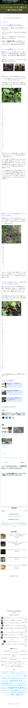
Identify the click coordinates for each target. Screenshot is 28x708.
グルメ (6, 673)
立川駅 (7, 692)
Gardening (5, 22)
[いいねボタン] (3, 410)
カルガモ (19, 672)
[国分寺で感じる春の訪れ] (18, 430)
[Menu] (25, 2)
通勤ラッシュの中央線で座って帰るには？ (12, 622)
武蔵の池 (4, 688)
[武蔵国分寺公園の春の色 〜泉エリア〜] (7, 441)
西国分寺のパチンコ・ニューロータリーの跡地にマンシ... (15, 617)
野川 (9, 694)
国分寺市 (16, 680)
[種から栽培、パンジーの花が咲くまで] (7, 430)
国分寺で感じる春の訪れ (18, 433)
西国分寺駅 (22, 692)
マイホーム (15, 676)
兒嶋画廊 (13, 678)
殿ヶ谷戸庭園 (11, 690)
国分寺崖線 (6, 681)
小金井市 (4, 685)
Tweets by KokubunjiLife (14, 516)
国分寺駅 (7, 683)
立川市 (4, 692)
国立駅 (16, 683)
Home (4, 17)
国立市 (13, 683)
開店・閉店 (17, 694)
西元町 (15, 692)
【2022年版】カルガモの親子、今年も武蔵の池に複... (15, 644)
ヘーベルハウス (6, 676)
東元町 (21, 685)
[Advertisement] (14, 197)
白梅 (21, 690)
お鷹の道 (14, 672)
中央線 (8, 678)
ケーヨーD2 (10, 673)
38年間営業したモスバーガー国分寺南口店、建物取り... (15, 625)
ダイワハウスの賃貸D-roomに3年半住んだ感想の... (13, 632)
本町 (17, 685)
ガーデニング (5, 458)
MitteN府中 (6, 672)
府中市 (9, 685)
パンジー (21, 458)
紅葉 (11, 692)
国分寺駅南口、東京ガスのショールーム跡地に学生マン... (15, 634)
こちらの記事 (10, 52)
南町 (18, 678)
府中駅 (14, 685)
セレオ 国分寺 (18, 673)
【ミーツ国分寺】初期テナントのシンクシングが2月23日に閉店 (14, 651)
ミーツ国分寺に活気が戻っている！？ (14, 641)
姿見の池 (22, 683)
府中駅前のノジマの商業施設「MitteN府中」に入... (14, 620)
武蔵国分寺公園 (16, 687)
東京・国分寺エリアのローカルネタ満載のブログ (14, 17)
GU (2, 672)
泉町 (17, 690)
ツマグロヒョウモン (13, 458)
